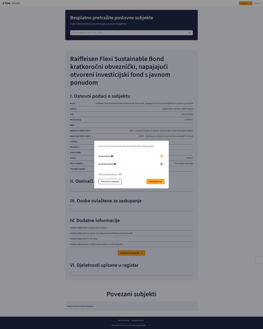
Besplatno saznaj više (130, 253)
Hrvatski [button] (257, 3)
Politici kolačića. (148, 146)
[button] (112, 156)
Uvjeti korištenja (123, 320)
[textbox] (131, 32)
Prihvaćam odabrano (110, 181)
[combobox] (131, 32)
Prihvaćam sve (155, 181)
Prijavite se (244, 3)
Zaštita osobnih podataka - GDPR (110, 174)
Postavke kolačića (137, 320)
